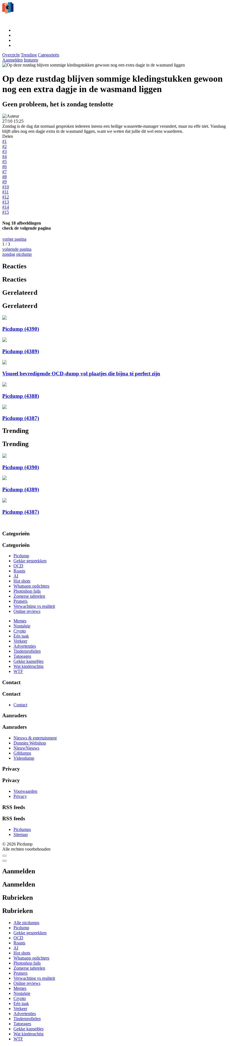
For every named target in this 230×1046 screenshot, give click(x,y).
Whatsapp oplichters (31, 586)
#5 (4, 161)
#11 (5, 191)
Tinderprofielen (27, 651)
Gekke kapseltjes (28, 661)
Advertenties (24, 646)
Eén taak (21, 636)
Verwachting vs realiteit (34, 606)
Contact (20, 704)
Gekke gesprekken (30, 560)
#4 (4, 156)
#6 (4, 166)
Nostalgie (21, 626)
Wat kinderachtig (28, 666)
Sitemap (20, 834)
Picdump (21, 555)
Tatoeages (22, 656)
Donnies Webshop (29, 743)
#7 (4, 171)
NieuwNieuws (26, 748)
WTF (18, 671)
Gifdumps (22, 753)
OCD (18, 565)
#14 (5, 207)
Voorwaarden (25, 791)
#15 (5, 212)
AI (15, 576)
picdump (24, 254)
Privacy (20, 796)
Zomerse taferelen (29, 596)
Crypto (19, 631)
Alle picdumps (26, 922)
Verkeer (20, 641)
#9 (4, 181)
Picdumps (22, 829)
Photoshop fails (27, 591)
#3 (4, 151)
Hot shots (21, 581)
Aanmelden (12, 60)
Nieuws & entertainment (35, 738)
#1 (4, 141)
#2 (4, 146)
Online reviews (26, 611)
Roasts (19, 570)
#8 (4, 176)
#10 (5, 186)
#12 (5, 197)
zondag (8, 254)
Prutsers (20, 601)
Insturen (31, 60)
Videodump (23, 758)
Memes (19, 620)
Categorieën (48, 54)
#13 (5, 202)
